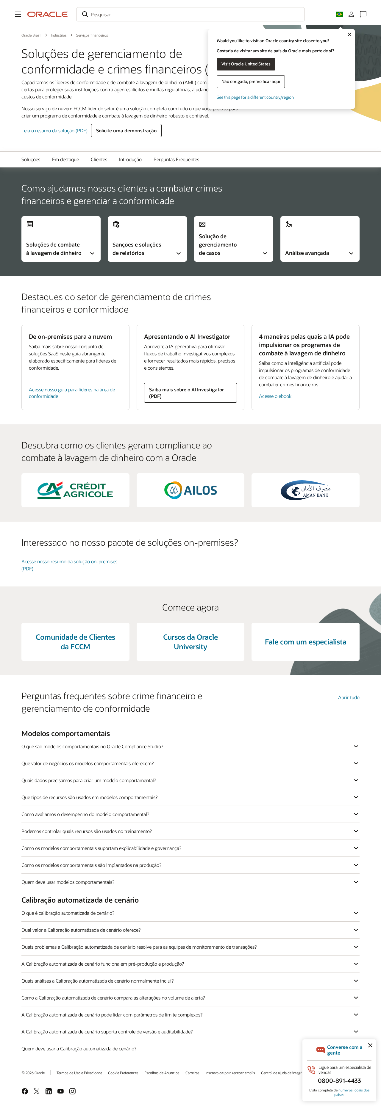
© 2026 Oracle (33, 1072)
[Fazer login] (351, 14)
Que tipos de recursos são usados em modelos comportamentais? (89, 797)
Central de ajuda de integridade (285, 1072)
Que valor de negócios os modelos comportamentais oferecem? (87, 763)
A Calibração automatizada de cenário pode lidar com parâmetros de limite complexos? (111, 1014)
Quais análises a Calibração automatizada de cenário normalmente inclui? (97, 981)
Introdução (130, 159)
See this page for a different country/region (255, 97)
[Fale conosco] (363, 14)
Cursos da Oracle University (190, 641)
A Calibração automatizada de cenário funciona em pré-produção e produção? (102, 964)
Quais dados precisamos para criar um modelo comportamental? (88, 780)
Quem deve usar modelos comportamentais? (67, 882)
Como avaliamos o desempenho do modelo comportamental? (85, 814)
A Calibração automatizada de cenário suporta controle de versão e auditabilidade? (107, 1031)
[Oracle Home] (47, 14)
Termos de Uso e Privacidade (79, 1072)
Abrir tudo (349, 697)
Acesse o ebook (275, 396)
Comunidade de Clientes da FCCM (75, 641)
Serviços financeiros (92, 35)
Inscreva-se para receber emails (230, 1072)
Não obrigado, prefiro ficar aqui (250, 81)
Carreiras (192, 1072)
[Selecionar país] (339, 14)
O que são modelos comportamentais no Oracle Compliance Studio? (92, 746)
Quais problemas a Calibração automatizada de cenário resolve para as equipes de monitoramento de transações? (139, 947)
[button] (17, 14)
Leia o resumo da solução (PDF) (54, 130)
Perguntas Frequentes (176, 159)
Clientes (99, 159)
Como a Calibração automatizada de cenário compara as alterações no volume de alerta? (113, 997)
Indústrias (59, 35)
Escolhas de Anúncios (161, 1072)
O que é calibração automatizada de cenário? (67, 913)
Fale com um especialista (305, 641)
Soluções (30, 159)
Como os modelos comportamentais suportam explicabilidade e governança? (101, 848)
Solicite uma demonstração (126, 130)
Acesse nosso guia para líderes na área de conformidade (72, 392)
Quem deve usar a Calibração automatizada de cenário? (78, 1048)
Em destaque (65, 159)
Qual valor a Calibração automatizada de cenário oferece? (80, 930)
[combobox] (190, 14)
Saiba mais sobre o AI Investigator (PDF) (186, 392)
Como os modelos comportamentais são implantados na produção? (91, 865)
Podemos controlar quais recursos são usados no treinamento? (86, 831)
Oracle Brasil (31, 35)
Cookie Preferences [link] (123, 1072)
